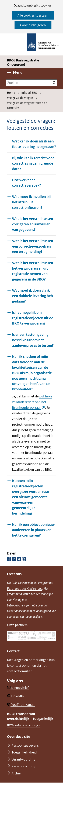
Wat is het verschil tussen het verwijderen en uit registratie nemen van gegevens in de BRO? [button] (32, 271)
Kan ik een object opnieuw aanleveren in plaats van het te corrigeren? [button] (34, 530)
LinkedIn (17, 696)
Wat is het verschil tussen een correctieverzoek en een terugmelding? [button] (32, 246)
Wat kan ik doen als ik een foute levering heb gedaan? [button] (34, 144)
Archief (17, 773)
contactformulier (19, 671)
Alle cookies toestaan (33, 15)
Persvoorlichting (23, 766)
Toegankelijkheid (24, 752)
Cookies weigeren (33, 25)
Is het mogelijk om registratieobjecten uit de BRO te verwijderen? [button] (32, 318)
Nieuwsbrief (19, 688)
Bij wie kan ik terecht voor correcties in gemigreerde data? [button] (33, 163)
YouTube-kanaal (22, 705)
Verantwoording (23, 759)
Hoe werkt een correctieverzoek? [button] (26, 183)
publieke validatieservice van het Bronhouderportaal (32, 402)
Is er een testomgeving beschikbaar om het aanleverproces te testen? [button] (33, 340)
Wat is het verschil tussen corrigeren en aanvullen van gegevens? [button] (32, 224)
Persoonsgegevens (25, 745)
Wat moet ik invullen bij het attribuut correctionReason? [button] (31, 202)
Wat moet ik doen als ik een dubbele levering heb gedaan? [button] (32, 296)
